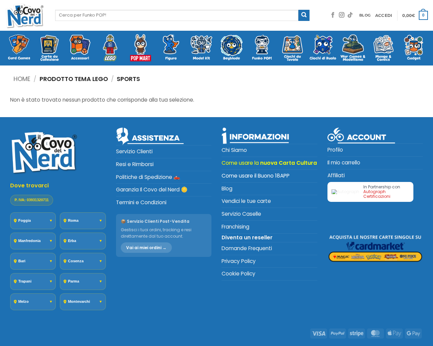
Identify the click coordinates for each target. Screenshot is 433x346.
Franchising (235, 226)
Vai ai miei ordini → (146, 247)
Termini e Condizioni (141, 202)
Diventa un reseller (247, 237)
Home (22, 79)
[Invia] (304, 15)
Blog (227, 188)
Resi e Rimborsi (135, 164)
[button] (383, 15)
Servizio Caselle (241, 213)
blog (364, 15)
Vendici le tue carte (246, 201)
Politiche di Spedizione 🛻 (148, 177)
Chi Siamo (234, 150)
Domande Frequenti (247, 248)
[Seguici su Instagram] (341, 15)
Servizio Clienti (134, 151)
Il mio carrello (343, 162)
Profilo (335, 149)
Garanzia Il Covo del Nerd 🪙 (151, 189)
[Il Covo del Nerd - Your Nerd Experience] (25, 15)
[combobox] (176, 15)
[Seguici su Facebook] (333, 15)
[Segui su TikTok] (350, 15)
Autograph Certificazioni (376, 194)
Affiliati (336, 175)
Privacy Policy (239, 261)
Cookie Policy (238, 273)
